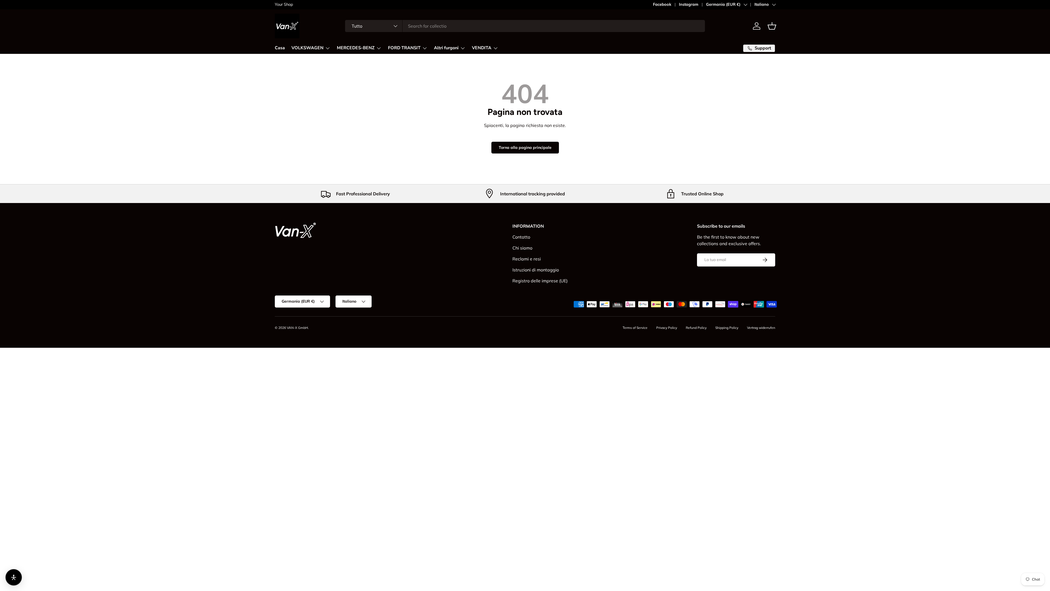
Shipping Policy (726, 328)
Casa (280, 48)
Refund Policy (696, 328)
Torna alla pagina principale (525, 147)
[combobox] (525, 26)
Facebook (662, 4)
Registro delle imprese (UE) (540, 280)
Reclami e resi (526, 259)
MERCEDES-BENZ (356, 48)
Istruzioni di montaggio (535, 270)
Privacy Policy (666, 328)
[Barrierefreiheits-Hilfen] (13, 577)
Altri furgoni (446, 48)
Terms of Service (635, 328)
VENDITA (481, 48)
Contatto (521, 237)
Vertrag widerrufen (761, 328)
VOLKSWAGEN (307, 48)
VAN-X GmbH (297, 328)
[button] (772, 26)
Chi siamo (522, 248)
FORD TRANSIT (404, 48)
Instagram (688, 4)
